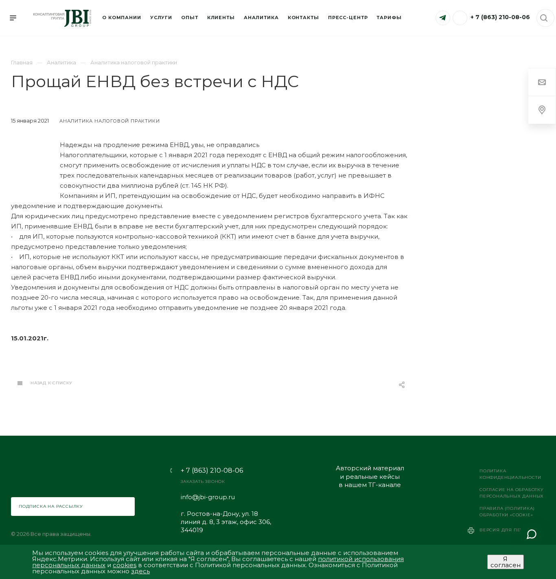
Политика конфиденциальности (510, 474)
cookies (124, 565)
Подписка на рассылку (51, 506)
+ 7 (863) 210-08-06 (500, 17)
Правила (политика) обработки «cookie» (506, 512)
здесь (140, 571)
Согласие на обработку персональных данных (511, 493)
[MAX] (460, 18)
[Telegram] (443, 18)
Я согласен (505, 562)
